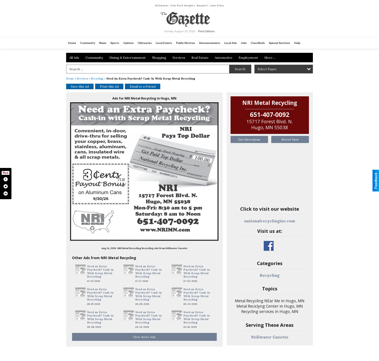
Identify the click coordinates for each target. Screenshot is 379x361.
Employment (248, 58)
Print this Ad (109, 86)
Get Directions (249, 139)
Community (94, 58)
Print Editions (206, 31)
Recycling (97, 78)
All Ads (74, 58)
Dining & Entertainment (127, 58)
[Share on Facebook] (5, 179)
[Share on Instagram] (5, 193)
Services (179, 58)
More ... (270, 58)
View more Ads (144, 337)
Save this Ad (80, 86)
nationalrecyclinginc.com (269, 220)
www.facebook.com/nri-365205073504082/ (269, 246)
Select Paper (267, 69)
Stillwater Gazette (269, 336)
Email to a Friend (143, 86)
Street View (290, 139)
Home (70, 78)
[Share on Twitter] (5, 186)
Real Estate (199, 58)
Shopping (159, 58)
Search (240, 69)
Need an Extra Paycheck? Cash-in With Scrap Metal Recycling (100, 271)
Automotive (223, 58)
